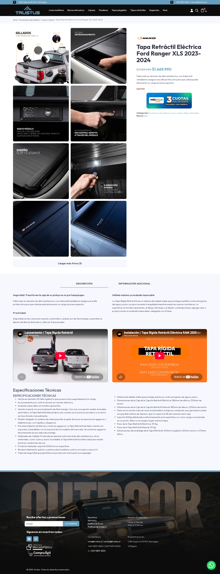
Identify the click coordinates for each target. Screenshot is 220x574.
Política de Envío (95, 523)
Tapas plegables (119, 10)
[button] (211, 565)
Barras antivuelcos (75, 10)
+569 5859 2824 (98, 550)
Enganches (154, 10)
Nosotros (92, 517)
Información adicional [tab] (134, 283)
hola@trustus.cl (95, 541)
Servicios (92, 520)
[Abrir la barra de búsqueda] (196, 10)
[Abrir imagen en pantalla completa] (41, 56)
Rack (165, 10)
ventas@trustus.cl (199, 2)
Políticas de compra (97, 527)
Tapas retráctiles (138, 10)
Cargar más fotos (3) (70, 263)
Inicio (15, 19)
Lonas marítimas (56, 10)
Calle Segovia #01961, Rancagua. (32, 2)
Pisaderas (103, 10)
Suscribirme (71, 523)
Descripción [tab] (84, 283)
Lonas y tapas (47, 19)
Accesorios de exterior (29, 19)
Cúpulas (91, 10)
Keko (146, 116)
